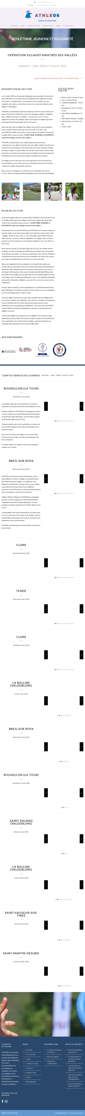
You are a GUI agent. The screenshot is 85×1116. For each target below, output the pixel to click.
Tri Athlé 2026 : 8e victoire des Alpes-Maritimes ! (74, 1059)
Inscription (53, 5)
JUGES (58, 25)
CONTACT (30, 1068)
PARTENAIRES (31, 1082)
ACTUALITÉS (68, 25)
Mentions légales (53, 1057)
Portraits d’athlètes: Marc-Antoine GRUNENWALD (75, 1077)
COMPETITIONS (34, 25)
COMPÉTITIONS (32, 1064)
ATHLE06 (14, 25)
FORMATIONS (48, 25)
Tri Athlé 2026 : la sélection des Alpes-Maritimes (75, 1068)
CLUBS (22, 25)
